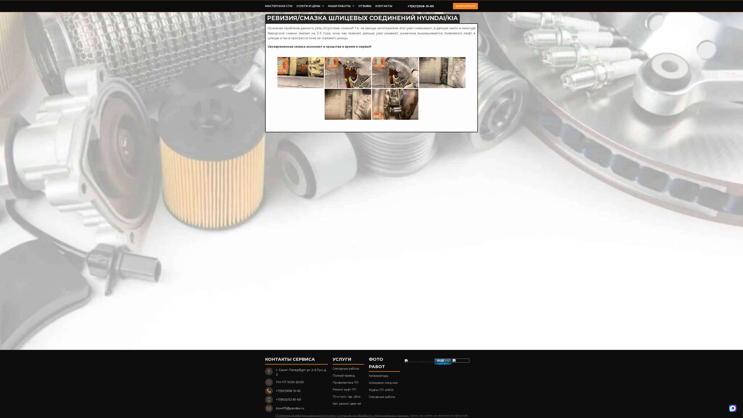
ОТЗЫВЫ (364, 6)
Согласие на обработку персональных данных (373, 415)
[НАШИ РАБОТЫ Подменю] (353, 6)
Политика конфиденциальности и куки (305, 415)
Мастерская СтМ (278, 6)
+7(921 (412, 6)
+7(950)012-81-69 (288, 399)
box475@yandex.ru (290, 408)
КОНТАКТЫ (383, 6)
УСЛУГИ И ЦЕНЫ (308, 6)
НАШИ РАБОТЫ (339, 6)
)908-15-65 (425, 6)
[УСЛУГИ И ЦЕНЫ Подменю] (323, 6)
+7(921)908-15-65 (288, 391)
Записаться (465, 6)
